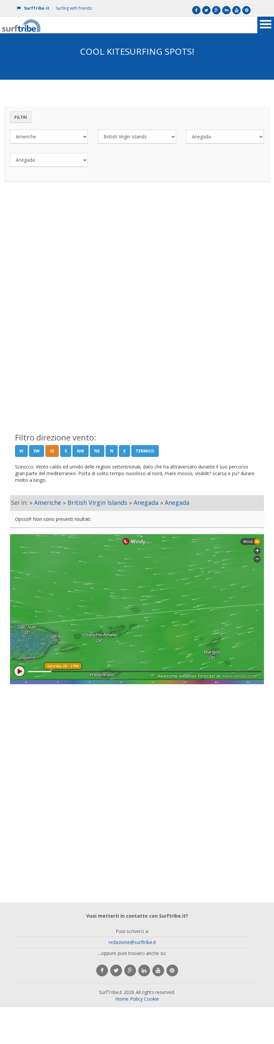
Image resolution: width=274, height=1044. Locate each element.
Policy (136, 999)
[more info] (22, 25)
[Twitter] (206, 10)
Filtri (20, 117)
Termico (145, 451)
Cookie (151, 999)
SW (36, 451)
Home (122, 999)
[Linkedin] (226, 10)
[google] (130, 970)
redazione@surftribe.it (132, 942)
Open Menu (265, 25)
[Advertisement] (137, 249)
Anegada (146, 502)
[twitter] (116, 970)
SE (52, 451)
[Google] (216, 10)
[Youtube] (236, 10)
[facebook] (102, 970)
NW (80, 451)
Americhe (47, 502)
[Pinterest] (246, 10)
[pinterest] (172, 970)
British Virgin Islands (97, 502)
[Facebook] (196, 10)
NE (97, 451)
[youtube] (158, 970)
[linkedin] (144, 970)
